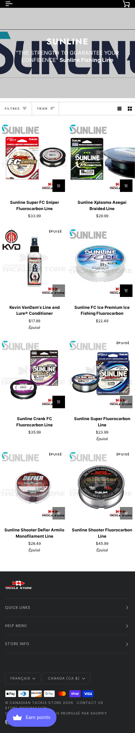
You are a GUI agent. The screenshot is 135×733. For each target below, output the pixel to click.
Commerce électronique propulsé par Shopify (56, 713)
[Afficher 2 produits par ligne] (130, 108)
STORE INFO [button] (17, 643)
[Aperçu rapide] (126, 185)
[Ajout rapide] (58, 185)
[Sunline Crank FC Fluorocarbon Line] (34, 373)
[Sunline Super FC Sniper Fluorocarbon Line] (34, 157)
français (20, 678)
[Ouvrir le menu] (14, 4)
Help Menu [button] (16, 625)
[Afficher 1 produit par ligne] (119, 108)
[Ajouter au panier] (58, 290)
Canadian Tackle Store (35, 702)
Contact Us (90, 702)
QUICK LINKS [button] (17, 607)
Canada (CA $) (64, 678)
